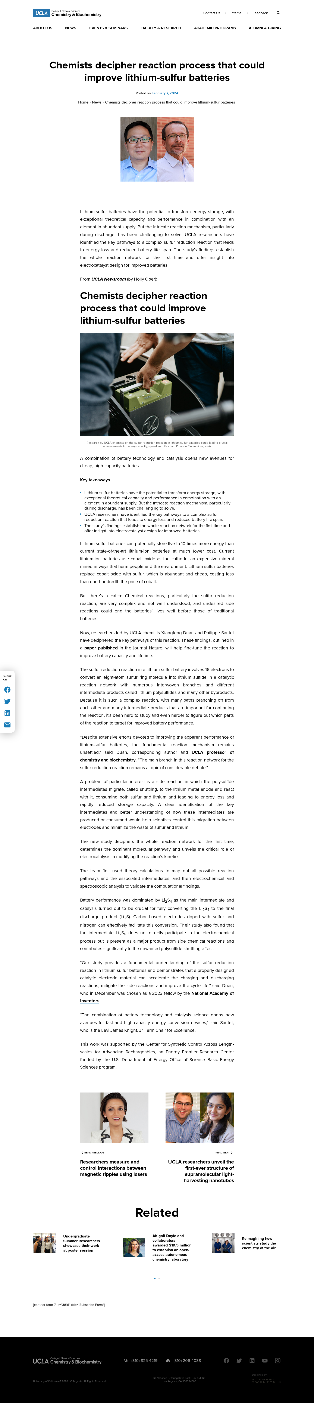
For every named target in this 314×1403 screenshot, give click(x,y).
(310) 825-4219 (144, 1360)
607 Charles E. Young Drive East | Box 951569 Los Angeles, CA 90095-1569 (179, 1379)
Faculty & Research (161, 28)
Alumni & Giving (265, 28)
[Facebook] (7, 689)
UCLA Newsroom (108, 279)
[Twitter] (7, 701)
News (70, 28)
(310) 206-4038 (187, 1360)
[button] (278, 13)
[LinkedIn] (7, 713)
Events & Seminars (108, 28)
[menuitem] (42, 28)
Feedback (260, 13)
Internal (236, 13)
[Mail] (7, 724)
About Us (42, 28)
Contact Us (211, 13)
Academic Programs (215, 28)
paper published (101, 648)
